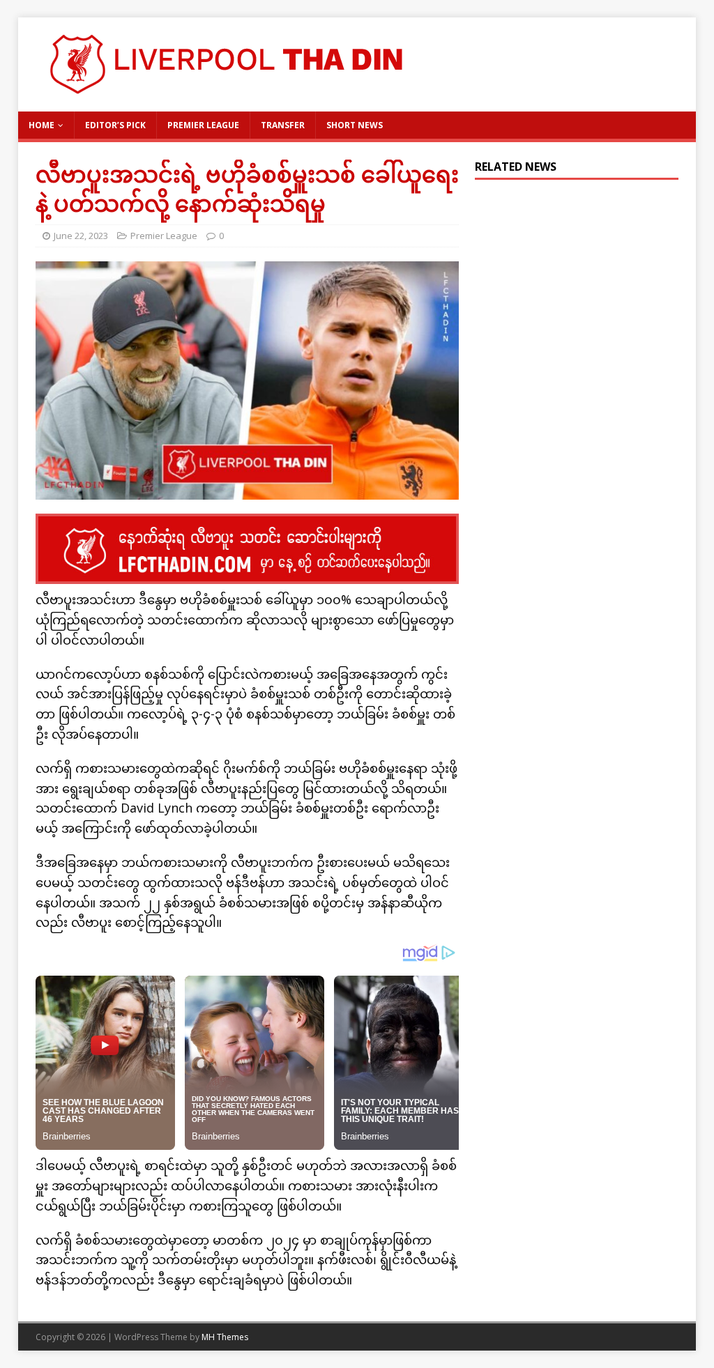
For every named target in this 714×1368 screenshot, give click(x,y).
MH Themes (225, 1337)
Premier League (203, 125)
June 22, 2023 (81, 235)
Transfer (283, 125)
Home (41, 125)
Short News (354, 125)
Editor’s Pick (115, 125)
